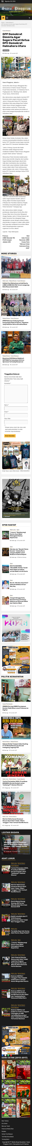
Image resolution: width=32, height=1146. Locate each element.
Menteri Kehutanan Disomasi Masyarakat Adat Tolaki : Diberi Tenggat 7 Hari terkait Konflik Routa (16, 820)
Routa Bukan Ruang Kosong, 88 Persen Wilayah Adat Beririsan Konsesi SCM (16, 846)
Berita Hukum (6, 741)
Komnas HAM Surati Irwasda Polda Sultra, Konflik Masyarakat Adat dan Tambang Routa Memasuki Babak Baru (19, 994)
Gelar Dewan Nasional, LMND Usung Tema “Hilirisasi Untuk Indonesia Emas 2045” (24, 242)
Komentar (7, 383)
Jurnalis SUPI (15, 53)
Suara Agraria (21, 779)
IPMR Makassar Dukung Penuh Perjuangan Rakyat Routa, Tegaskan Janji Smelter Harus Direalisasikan (15, 322)
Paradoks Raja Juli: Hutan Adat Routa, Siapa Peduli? (20, 932)
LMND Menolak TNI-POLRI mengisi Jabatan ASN (9, 239)
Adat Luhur (6, 281)
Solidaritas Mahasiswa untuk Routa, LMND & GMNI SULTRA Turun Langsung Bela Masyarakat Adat (16, 285)
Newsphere (16, 1144)
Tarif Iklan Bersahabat (8, 1136)
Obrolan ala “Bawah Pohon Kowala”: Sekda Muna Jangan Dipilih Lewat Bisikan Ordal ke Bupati (19, 551)
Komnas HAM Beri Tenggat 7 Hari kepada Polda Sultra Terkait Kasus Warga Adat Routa (19, 978)
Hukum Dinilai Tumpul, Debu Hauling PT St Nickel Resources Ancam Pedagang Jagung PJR (15, 745)
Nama (6, 405)
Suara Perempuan (7, 704)
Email (6, 412)
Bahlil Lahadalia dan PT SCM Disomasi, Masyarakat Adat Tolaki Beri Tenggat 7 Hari (19, 919)
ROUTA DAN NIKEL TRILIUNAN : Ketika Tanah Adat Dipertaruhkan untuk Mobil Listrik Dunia (19, 568)
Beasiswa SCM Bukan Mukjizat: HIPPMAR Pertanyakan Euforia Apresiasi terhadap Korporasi (13, 360)
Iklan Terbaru (5, 1121)
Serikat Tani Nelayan (7, 1134)
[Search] (29, 17)
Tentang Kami (5, 1139)
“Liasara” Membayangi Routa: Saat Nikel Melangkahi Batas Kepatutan (18, 535)
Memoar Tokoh (6, 1126)
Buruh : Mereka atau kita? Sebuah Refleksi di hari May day (19, 584)
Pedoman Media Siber (8, 1128)
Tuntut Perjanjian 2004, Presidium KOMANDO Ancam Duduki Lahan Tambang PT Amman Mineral (15, 783)
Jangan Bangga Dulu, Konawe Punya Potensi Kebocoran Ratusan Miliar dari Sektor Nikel (19, 600)
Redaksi (4, 1131)
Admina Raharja (22, 557)
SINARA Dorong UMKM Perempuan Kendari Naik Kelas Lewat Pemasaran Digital (15, 708)
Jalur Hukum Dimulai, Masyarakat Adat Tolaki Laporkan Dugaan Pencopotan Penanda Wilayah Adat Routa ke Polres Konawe (19, 962)
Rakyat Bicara (13, 281)
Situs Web (7, 418)
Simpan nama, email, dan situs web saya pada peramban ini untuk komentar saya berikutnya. (15, 429)
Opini (18, 529)
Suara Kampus (6, 30)
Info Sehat (4, 1123)
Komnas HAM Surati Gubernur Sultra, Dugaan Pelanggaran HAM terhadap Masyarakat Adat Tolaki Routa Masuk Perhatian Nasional (20, 1014)
